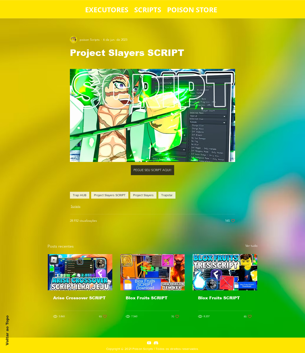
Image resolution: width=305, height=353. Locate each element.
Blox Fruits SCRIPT (146, 298)
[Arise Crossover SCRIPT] (80, 272)
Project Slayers (143, 195)
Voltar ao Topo (7, 330)
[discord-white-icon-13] (156, 342)
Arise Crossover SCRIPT (79, 298)
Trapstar (167, 195)
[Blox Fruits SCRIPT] (152, 272)
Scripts (75, 206)
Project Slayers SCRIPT (109, 195)
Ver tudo (251, 246)
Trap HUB (79, 195)
